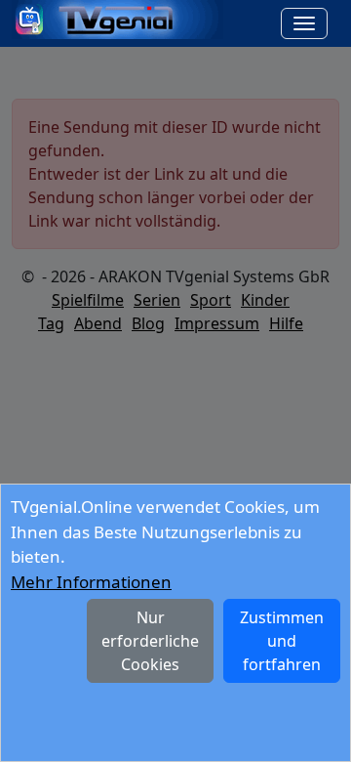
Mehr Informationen (91, 582)
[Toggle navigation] (304, 23)
